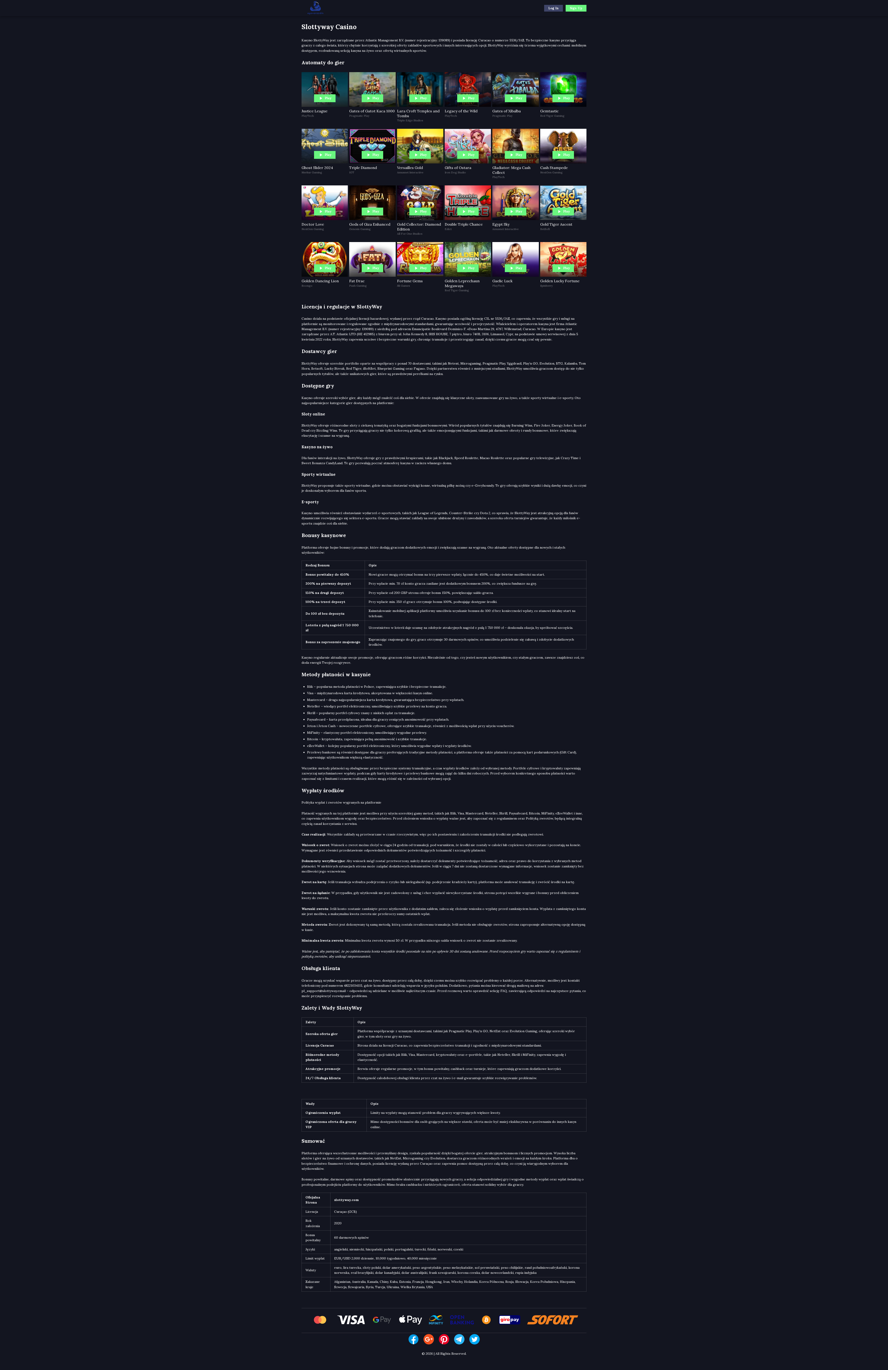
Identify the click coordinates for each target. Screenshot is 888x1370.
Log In (553, 8)
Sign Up (576, 8)
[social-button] (413, 1339)
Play (328, 98)
